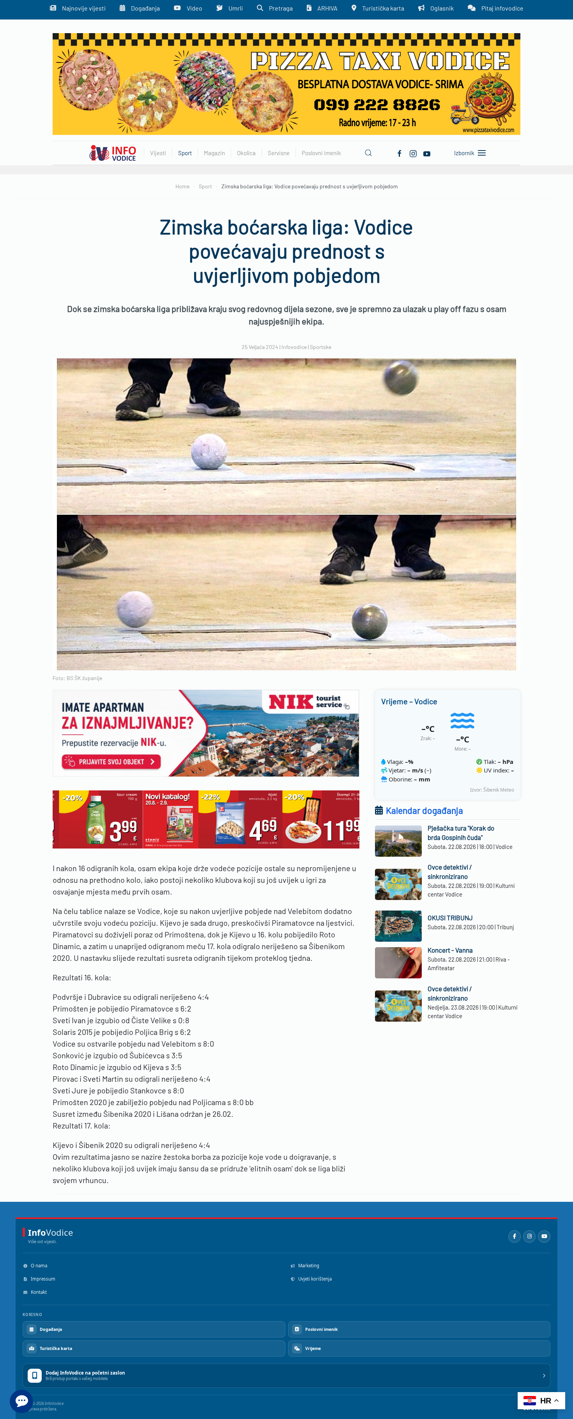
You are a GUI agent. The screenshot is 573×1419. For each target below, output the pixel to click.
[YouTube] (544, 1236)
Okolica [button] (246, 152)
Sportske (320, 347)
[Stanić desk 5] (206, 818)
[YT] (427, 152)
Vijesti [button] (158, 152)
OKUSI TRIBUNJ (450, 917)
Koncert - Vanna (450, 950)
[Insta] (413, 152)
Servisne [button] (279, 152)
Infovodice (294, 347)
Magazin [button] (214, 152)
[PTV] (286, 83)
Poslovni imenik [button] (321, 152)
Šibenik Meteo (498, 790)
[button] (368, 153)
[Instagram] (529, 1236)
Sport (185, 152)
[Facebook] (399, 152)
